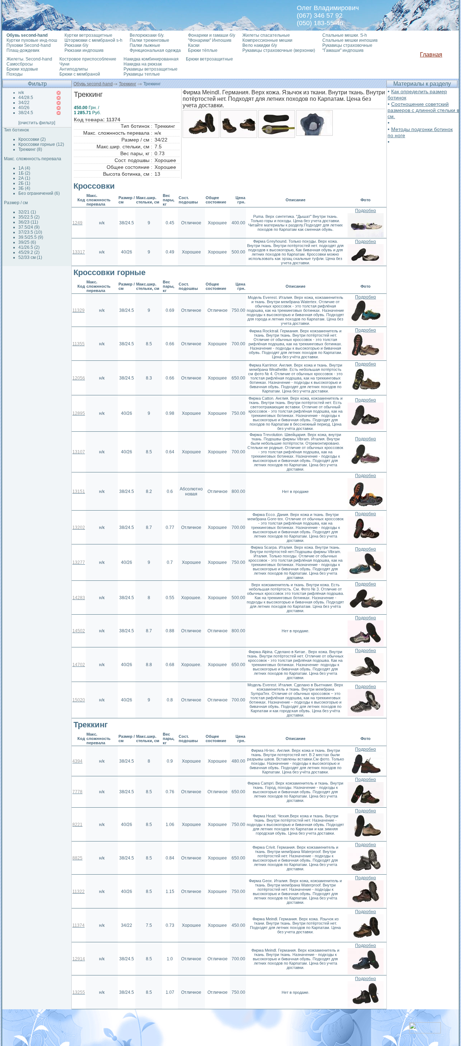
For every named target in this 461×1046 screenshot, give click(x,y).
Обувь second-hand (93, 83)
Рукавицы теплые (142, 74)
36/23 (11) (28, 222)
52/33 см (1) (30, 257)
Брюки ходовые (22, 69)
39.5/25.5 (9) (30, 237)
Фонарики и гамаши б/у (211, 35)
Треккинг (127, 83)
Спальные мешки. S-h (344, 35)
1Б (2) (24, 173)
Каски (194, 45)
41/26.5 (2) (29, 247)
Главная (431, 54)
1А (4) (24, 168)
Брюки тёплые (203, 50)
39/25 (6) (27, 242)
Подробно (365, 210)
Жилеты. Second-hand (29, 59)
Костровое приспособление (87, 59)
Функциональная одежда (155, 50)
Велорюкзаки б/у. (147, 35)
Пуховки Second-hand (28, 45)
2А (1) (24, 178)
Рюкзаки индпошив (83, 50)
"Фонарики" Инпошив (209, 40)
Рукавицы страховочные (347, 45)
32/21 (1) (27, 212)
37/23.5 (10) (30, 232)
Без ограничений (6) (39, 193)
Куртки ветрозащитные (88, 35)
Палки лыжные (145, 45)
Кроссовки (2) (32, 139)
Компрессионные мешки (267, 40)
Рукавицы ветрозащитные (151, 69)
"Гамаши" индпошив (342, 50)
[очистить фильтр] (36, 122)
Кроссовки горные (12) (41, 144)
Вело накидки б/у (259, 45)
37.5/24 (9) (29, 227)
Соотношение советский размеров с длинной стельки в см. (423, 110)
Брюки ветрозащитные (209, 59)
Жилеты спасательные (266, 35)
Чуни (64, 64)
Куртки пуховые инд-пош (31, 40)
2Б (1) (24, 183)
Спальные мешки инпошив (349, 40)
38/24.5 (25, 112)
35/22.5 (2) (29, 217)
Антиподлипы (73, 69)
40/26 (24, 107)
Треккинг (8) (30, 149)
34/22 (24, 102)
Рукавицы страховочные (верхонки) (278, 50)
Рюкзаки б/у (76, 45)
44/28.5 (25, 97)
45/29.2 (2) (29, 252)
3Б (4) (24, 188)
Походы (14, 74)
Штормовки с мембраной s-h (93, 40)
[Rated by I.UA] (425, 1031)
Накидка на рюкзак (143, 64)
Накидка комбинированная (151, 59)
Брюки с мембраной (79, 74)
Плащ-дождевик (22, 50)
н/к (21, 92)
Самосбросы (19, 64)
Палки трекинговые (149, 40)
